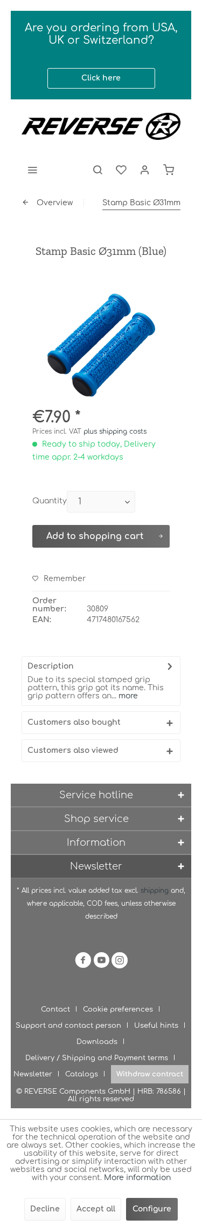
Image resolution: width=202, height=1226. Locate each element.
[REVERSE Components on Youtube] (101, 962)
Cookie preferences (118, 1009)
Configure (152, 1209)
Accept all (95, 1209)
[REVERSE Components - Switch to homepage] (101, 126)
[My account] (145, 169)
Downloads (96, 1042)
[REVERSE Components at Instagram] (120, 962)
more (127, 696)
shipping (156, 890)
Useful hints (156, 1025)
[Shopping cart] (168, 169)
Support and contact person (68, 1025)
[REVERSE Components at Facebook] (83, 962)
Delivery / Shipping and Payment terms (96, 1058)
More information (137, 1178)
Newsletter (32, 1074)
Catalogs (81, 1074)
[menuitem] (32, 169)
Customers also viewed (73, 750)
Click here (101, 78)
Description (50, 666)
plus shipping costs (115, 431)
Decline (45, 1209)
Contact (55, 1009)
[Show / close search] (97, 169)
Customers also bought (74, 722)
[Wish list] (121, 169)
